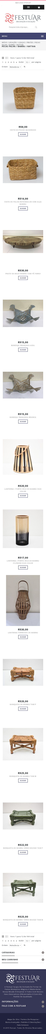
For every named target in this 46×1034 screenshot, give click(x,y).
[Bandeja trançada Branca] (23, 385)
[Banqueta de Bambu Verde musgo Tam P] (23, 816)
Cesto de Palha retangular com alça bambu (23, 203)
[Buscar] (36, 27)
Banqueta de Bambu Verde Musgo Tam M (23, 920)
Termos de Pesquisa (29, 1019)
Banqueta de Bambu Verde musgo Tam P (23, 848)
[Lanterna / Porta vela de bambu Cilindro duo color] (23, 528)
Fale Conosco (23, 1025)
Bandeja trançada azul (23, 345)
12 (27, 62)
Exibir (21, 62)
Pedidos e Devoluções (30, 1022)
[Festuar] (23, 18)
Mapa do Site (13, 1019)
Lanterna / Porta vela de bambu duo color (23, 490)
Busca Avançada (13, 1022)
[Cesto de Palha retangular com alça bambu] (23, 169)
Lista (7, 57)
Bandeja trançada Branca (23, 417)
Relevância (14, 67)
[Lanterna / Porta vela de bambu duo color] (23, 457)
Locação (13, 42)
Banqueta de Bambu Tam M (23, 776)
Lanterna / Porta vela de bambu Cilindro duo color (23, 562)
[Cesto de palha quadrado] (23, 97)
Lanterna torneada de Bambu (23, 632)
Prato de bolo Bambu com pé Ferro (23, 273)
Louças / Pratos (26, 42)
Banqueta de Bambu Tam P (23, 704)
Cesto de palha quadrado (23, 130)
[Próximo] (16, 62)
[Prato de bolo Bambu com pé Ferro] (23, 241)
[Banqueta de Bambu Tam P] (23, 672)
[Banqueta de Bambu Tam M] (23, 744)
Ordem (5, 67)
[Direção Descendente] (24, 66)
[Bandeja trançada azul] (23, 313)
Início (4, 42)
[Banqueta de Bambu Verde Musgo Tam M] (23, 887)
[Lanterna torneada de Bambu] (23, 600)
